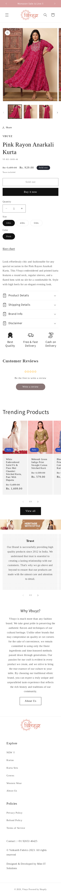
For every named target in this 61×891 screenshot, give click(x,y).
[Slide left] (3, 112)
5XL (38, 224)
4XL (24, 224)
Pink (10, 237)
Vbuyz (25, 889)
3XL (10, 224)
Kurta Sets (12, 768)
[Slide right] (57, 112)
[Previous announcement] (6, 3)
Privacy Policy (15, 812)
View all (30, 511)
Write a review (30, 386)
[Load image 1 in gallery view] (15, 112)
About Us (30, 701)
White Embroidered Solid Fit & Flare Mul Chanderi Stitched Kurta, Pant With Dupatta (14, 469)
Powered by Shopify (38, 889)
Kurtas (10, 760)
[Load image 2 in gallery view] (30, 112)
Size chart (9, 248)
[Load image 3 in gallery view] (46, 112)
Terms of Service (16, 828)
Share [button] (9, 127)
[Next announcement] (54, 3)
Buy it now (30, 191)
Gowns (10, 775)
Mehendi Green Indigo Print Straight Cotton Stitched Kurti (39, 464)
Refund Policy (14, 820)
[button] (7, 15)
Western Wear (14, 783)
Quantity (7, 201)
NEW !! (11, 752)
